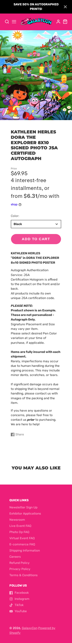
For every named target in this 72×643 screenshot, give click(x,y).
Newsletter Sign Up (23, 507)
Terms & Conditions (23, 575)
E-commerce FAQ (22, 544)
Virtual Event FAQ (22, 538)
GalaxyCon (29, 628)
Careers (15, 556)
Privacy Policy (19, 569)
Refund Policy (19, 563)
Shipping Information (24, 550)
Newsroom (17, 520)
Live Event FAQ (20, 526)
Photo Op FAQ (19, 532)
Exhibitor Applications (25, 513)
